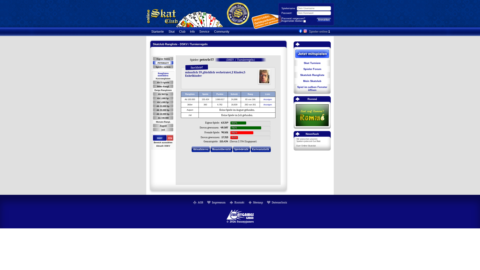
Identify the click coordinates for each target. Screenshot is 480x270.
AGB (200, 202)
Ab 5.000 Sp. (163, 102)
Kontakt (239, 202)
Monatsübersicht (221, 149)
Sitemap (258, 202)
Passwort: (286, 13)
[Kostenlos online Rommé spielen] (312, 115)
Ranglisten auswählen (163, 74)
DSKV (160, 138)
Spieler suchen (163, 67)
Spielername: (288, 8)
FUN (170, 138)
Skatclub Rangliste (312, 75)
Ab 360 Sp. (163, 94)
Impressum (219, 202)
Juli (163, 129)
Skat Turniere (312, 63)
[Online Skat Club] (184, 25)
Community (221, 31)
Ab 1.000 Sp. (163, 98)
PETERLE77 (163, 63)
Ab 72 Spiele (163, 82)
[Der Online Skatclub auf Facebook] (300, 31)
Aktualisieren (200, 149)
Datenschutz (279, 202)
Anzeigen (267, 99)
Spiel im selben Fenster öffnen (312, 89)
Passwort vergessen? (293, 18)
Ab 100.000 (163, 118)
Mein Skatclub (312, 81)
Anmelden (324, 19)
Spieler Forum (312, 69)
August (163, 125)
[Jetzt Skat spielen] (312, 54)
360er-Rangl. (163, 86)
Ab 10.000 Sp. (163, 106)
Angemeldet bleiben (292, 21)
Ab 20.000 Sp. (163, 110)
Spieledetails (241, 149)
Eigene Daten (163, 59)
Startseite (157, 31)
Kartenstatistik (260, 149)
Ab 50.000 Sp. (163, 114)
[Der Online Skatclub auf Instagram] (305, 31)
